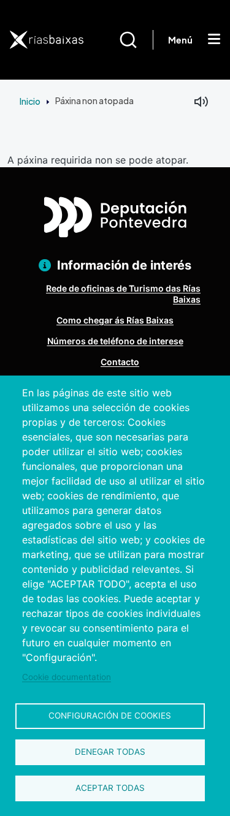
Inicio (30, 101)
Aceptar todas (110, 788)
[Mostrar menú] (214, 40)
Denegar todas (110, 752)
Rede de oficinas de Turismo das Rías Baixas (123, 293)
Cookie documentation (66, 677)
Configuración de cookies (109, 715)
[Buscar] (135, 40)
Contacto (120, 362)
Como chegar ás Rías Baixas (115, 320)
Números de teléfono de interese (115, 341)
